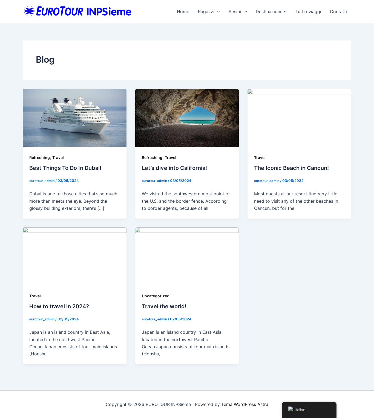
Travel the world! (164, 306)
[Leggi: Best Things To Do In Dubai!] (74, 117)
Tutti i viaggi (308, 11)
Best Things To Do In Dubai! (65, 168)
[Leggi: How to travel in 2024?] (74, 256)
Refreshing (39, 157)
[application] (217, 11)
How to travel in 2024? (59, 306)
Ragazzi (206, 11)
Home (183, 11)
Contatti (338, 11)
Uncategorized (155, 296)
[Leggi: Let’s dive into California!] (187, 117)
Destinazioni (268, 11)
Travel (58, 157)
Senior (235, 11)
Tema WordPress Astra (244, 404)
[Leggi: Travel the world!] (187, 256)
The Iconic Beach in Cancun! (291, 168)
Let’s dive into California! (174, 168)
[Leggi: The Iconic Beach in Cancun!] (299, 117)
